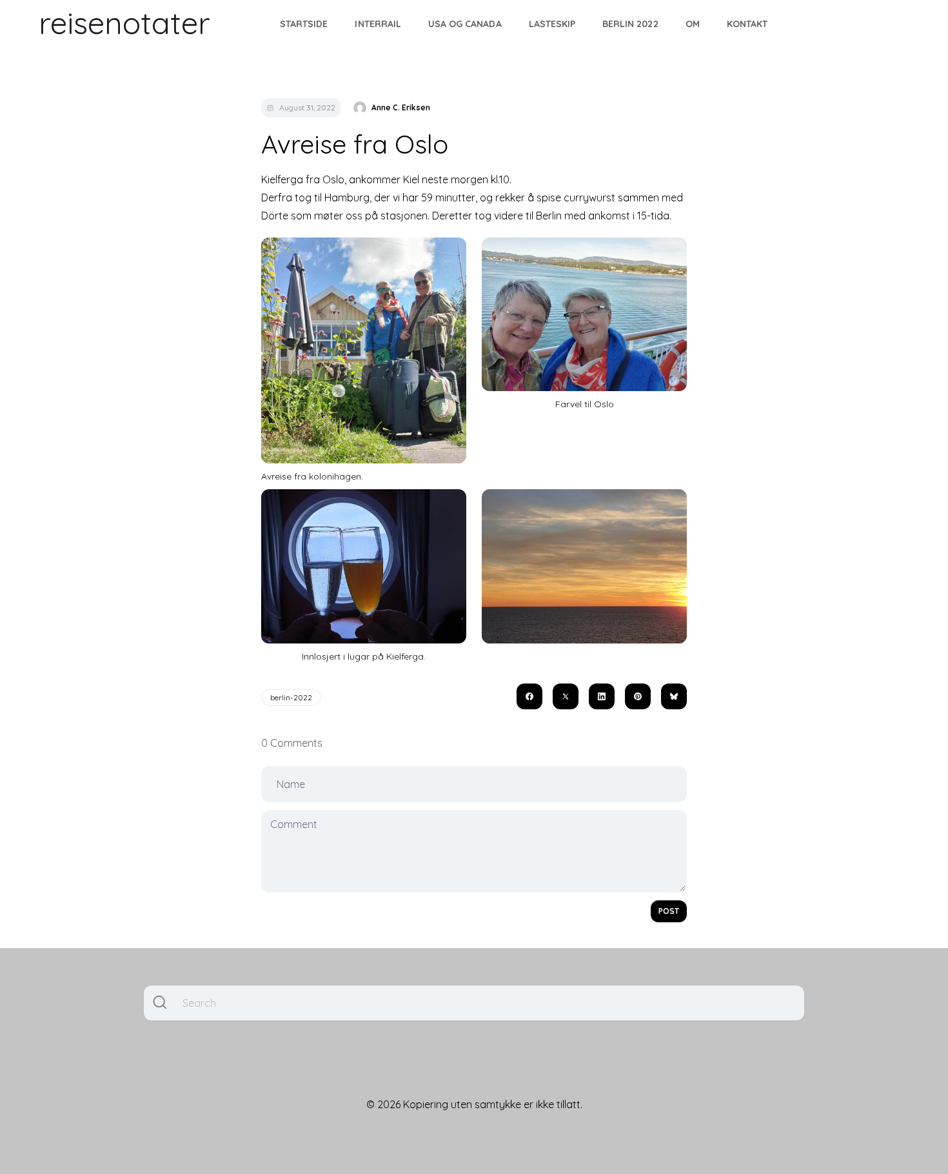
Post (668, 911)
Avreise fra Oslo (354, 144)
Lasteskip (552, 24)
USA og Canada (465, 24)
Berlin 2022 (630, 24)
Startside (304, 24)
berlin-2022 (291, 697)
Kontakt (747, 24)
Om (693, 24)
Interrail (377, 24)
